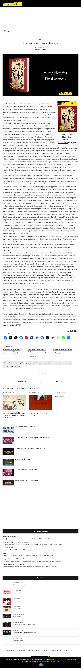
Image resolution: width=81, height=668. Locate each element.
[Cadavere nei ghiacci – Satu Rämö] (8, 430)
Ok (41, 665)
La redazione (21, 650)
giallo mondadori (31, 363)
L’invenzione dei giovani (20, 585)
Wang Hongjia (15, 366)
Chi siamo (10, 650)
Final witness (13, 363)
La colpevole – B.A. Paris (22, 459)
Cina (5, 363)
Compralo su (63, 142)
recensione (57, 363)
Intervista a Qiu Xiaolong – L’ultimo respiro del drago (11, 351)
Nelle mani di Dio (8, 548)
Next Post (59, 381)
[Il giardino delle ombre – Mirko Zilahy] (8, 483)
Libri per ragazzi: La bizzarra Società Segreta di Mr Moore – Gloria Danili (14, 415)
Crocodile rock (18, 641)
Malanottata (17, 617)
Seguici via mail (56, 650)
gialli (21, 363)
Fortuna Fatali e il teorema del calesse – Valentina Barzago (33, 437)
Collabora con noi (34, 650)
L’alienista (5, 553)
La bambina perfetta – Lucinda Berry (26, 469)
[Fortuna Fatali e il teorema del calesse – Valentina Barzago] (8, 440)
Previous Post (21, 381)
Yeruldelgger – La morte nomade (24, 601)
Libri (40, 39)
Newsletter (68, 650)
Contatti (45, 650)
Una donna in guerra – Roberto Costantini (15, 542)
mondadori (48, 363)
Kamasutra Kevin (18, 593)
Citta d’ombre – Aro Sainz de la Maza (25, 633)
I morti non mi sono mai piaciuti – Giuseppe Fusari (30, 448)
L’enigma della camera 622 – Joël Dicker (15, 559)
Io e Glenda (59, 397)
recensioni (67, 363)
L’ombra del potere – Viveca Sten (24, 625)
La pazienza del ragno (9, 537)
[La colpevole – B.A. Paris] (8, 462)
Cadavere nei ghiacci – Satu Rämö (25, 426)
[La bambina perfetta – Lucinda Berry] (8, 472)
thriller (6, 366)
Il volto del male (18, 609)
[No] (78, 662)
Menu (7, 31)
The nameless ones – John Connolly (13, 564)
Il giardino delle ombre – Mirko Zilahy (26, 480)
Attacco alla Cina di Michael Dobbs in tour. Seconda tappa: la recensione (38, 352)
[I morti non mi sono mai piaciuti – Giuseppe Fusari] (8, 451)
